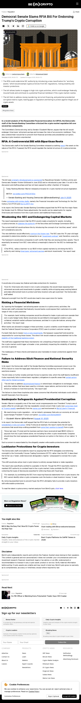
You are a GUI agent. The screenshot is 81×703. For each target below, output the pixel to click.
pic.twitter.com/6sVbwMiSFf (50, 415)
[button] (21, 621)
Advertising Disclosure (70, 659)
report (62, 146)
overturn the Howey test (39, 234)
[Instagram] (23, 26)
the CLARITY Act (26, 204)
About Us (5, 660)
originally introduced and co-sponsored (27, 180)
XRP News (46, 653)
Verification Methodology (67, 654)
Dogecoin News (48, 671)
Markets (25, 660)
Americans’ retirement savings (32, 251)
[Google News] (78, 608)
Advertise (5, 653)
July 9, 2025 (65, 197)
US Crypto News (48, 667)
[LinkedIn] (18, 26)
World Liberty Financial (66, 408)
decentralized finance (31, 384)
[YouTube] (3, 26)
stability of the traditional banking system (18, 338)
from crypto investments (33, 333)
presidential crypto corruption (13, 425)
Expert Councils (27, 664)
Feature (4, 12)
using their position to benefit (52, 427)
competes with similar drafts (18, 201)
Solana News (47, 675)
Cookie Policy (34, 691)
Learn (24, 657)
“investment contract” (50, 236)
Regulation (11, 12)
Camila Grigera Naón (18, 74)
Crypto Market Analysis (51, 660)
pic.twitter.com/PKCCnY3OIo (24, 194)
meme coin (37, 408)
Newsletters (26, 667)
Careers (4, 664)
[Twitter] (8, 26)
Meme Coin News (49, 678)
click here (59, 488)
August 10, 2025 (41, 418)
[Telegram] (13, 26)
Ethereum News (48, 664)
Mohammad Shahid (42, 74)
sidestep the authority (26, 223)
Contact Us (5, 657)
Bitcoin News (47, 657)
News (24, 653)
